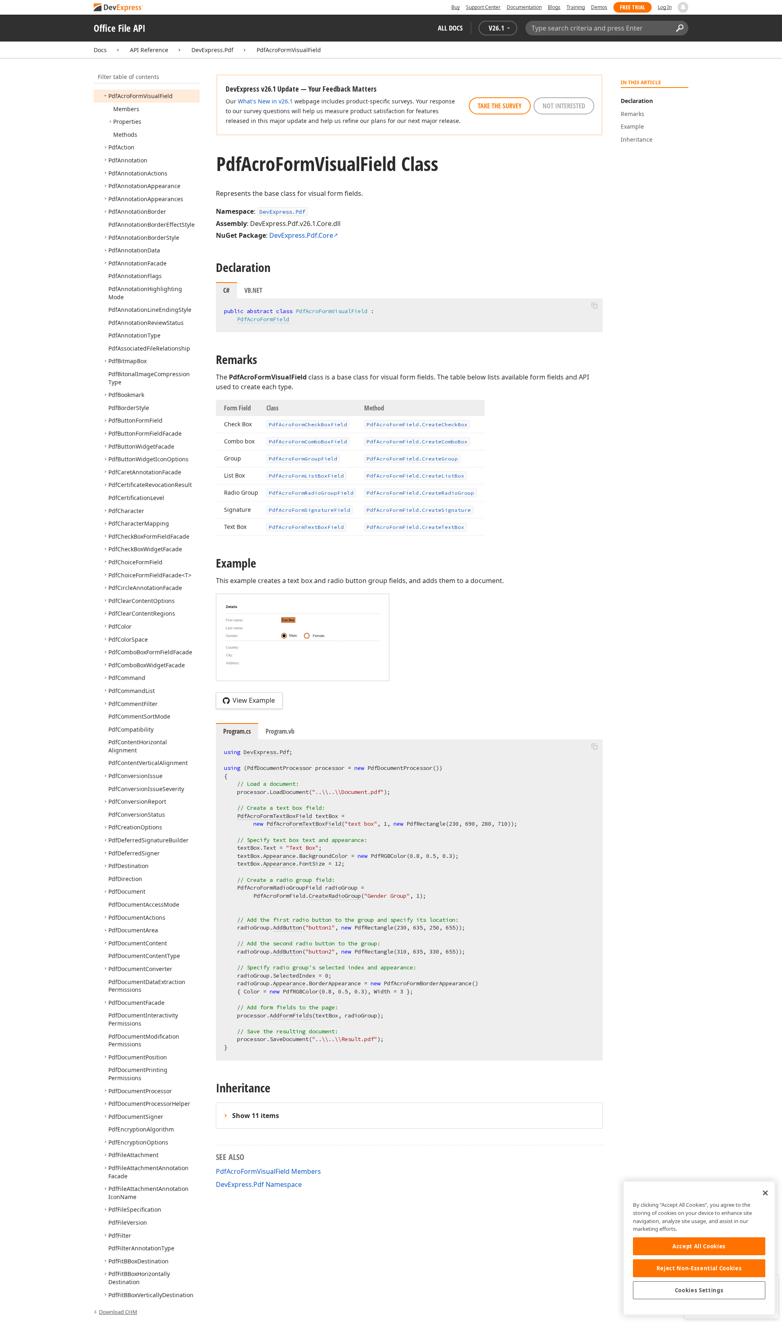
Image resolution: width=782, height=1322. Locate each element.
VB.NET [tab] (253, 290)
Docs (100, 50)
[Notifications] (683, 7)
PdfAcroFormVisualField (289, 50)
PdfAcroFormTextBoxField (274, 816)
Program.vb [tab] (280, 731)
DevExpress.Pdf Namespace (259, 1184)
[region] (699, 1248)
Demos (599, 7)
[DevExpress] (118, 8)
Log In (665, 7)
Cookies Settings (699, 1290)
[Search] (679, 28)
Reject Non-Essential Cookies (699, 1268)
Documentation (524, 7)
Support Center (483, 7)
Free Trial (632, 7)
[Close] (765, 1193)
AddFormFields (291, 1015)
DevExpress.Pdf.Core (301, 235)
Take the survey (500, 105)
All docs (450, 28)
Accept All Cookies (699, 1246)
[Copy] (594, 305)
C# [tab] (226, 290)
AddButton (287, 927)
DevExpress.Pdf (212, 50)
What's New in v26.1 (265, 101)
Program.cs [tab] (237, 731)
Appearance (279, 855)
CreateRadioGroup (335, 895)
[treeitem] (140, 96)
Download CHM (118, 1311)
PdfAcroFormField (263, 319)
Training (576, 7)
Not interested (564, 105)
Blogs (554, 7)
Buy (455, 7)
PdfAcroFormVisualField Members (268, 1171)
